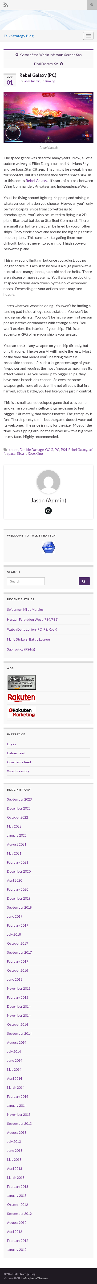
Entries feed (16, 753)
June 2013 (14, 1150)
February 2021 (17, 862)
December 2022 (19, 808)
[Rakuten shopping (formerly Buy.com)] (21, 698)
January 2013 (17, 1195)
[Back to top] (86, 1273)
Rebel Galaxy (36, 180)
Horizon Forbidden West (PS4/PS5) (32, 619)
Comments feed (19, 762)
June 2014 (14, 1060)
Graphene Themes (36, 1278)
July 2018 (14, 934)
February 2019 (17, 925)
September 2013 (19, 1123)
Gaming (50, 81)
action (13, 450)
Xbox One (35, 453)
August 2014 (16, 1042)
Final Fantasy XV (46, 64)
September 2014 (19, 1033)
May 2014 (14, 1069)
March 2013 (15, 1177)
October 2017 (17, 943)
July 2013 (14, 1141)
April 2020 (14, 880)
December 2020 (19, 871)
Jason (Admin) (32, 81)
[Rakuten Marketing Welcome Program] (21, 712)
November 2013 (19, 1114)
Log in (11, 744)
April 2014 (14, 1078)
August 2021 (16, 844)
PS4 (64, 450)
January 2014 (17, 1105)
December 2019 (19, 898)
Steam (21, 453)
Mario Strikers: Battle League (28, 639)
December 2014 (19, 1006)
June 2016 (14, 979)
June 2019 (14, 916)
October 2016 (17, 970)
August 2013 (16, 1132)
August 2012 (16, 1222)
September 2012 (19, 1213)
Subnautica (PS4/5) (21, 649)
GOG (49, 450)
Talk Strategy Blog (19, 35)
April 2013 (14, 1168)
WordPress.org (18, 771)
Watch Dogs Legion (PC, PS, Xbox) (32, 629)
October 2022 (17, 817)
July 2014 (14, 1051)
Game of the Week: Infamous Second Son (51, 55)
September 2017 (19, 952)
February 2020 (17, 889)
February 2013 (17, 1186)
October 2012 (17, 1204)
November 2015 (19, 988)
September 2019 (19, 907)
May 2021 (14, 853)
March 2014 (15, 1087)
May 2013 (14, 1159)
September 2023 (19, 799)
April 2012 (14, 1231)
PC (57, 450)
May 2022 (14, 826)
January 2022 (17, 835)
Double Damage (32, 450)
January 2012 (17, 1250)
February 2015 (17, 997)
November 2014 (19, 1015)
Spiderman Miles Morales (25, 609)
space (11, 453)
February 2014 (17, 1096)
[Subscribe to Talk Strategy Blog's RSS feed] (6, 3)
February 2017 (17, 961)
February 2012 (17, 1240)
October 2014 (17, 1024)
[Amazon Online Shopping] (21, 682)
